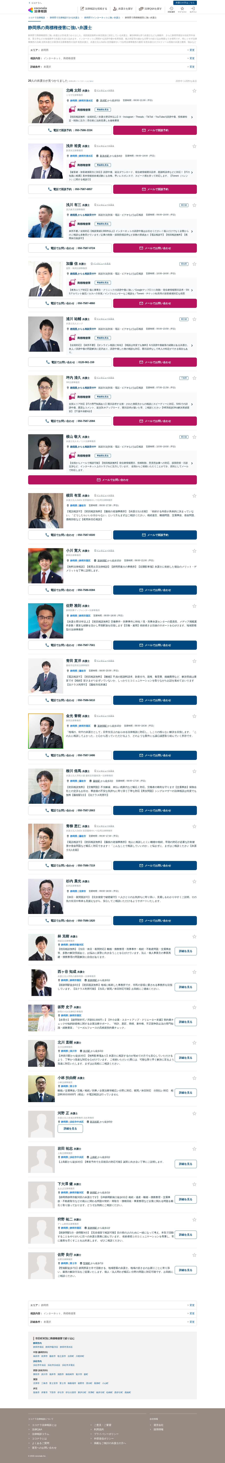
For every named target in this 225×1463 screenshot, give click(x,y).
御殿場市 (72, 1383)
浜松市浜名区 (54, 1365)
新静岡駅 (102, 560)
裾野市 (81, 1383)
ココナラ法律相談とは (44, 1425)
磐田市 (36, 1374)
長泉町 (97, 1383)
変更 (192, 50)
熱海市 (36, 1392)
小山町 (105, 1383)
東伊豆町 (82, 1392)
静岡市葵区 (85, 560)
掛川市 (73, 1051)
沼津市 (82, 891)
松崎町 (109, 1392)
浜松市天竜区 (68, 1365)
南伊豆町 (100, 1392)
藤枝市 (82, 505)
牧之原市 (61, 1356)
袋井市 (52, 1374)
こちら (90, 81)
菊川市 (79, 1374)
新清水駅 (105, 156)
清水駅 (103, 100)
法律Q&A (37, 1429)
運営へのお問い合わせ (44, 1447)
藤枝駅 (97, 781)
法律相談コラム (40, 1434)
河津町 (91, 1392)
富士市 (73, 1086)
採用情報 (158, 1429)
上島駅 (94, 1157)
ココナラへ (36, 3)
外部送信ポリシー (104, 1438)
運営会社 (158, 1425)
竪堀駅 (87, 1263)
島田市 (36, 1356)
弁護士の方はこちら (185, 2)
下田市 (52, 1392)
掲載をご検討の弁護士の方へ (110, 1443)
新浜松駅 (95, 1121)
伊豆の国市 (71, 1392)
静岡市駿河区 (77, 944)
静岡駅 (94, 1192)
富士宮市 (53, 1383)
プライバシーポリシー (106, 1434)
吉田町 (71, 1356)
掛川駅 (87, 1051)
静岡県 (73, 100)
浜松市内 (37, 1361)
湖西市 (60, 1374)
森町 (86, 1374)
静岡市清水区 (86, 100)
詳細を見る (185, 951)
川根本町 (80, 1356)
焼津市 (44, 1356)
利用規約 (99, 1429)
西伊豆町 (118, 1392)
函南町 (128, 1392)
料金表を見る (103, 109)
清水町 (89, 1383)
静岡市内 (37, 1343)
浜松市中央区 (77, 1121)
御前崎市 (70, 1374)
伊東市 (44, 1392)
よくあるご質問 (40, 1443)
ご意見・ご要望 (102, 1425)
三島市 (44, 1383)
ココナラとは (39, 1438)
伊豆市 (60, 1392)
